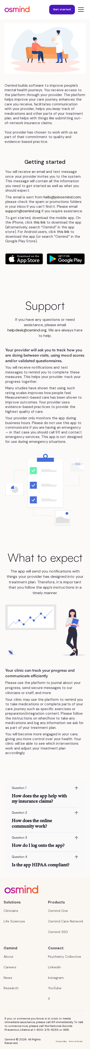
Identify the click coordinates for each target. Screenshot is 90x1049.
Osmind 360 (58, 932)
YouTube (54, 988)
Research (11, 988)
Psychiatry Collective (64, 956)
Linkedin (54, 967)
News (8, 978)
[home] (17, 9)
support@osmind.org (23, 211)
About (8, 956)
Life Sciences (14, 921)
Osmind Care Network (66, 921)
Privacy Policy (61, 1041)
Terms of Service (76, 1041)
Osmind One (58, 911)
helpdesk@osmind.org (27, 330)
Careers (10, 967)
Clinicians (11, 911)
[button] (80, 9)
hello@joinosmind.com (62, 197)
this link (39, 222)
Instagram (56, 978)
